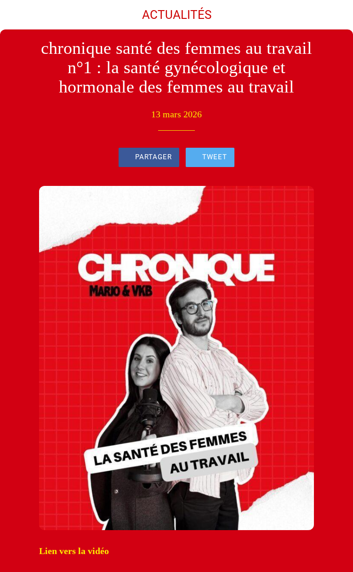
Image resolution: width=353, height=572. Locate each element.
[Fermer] (14, 14)
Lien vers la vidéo (74, 551)
